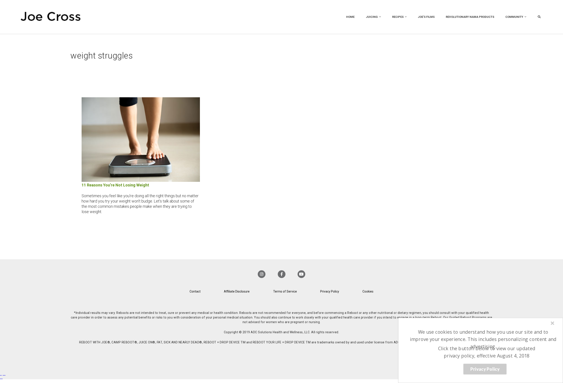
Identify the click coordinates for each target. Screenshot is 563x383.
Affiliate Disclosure (237, 291)
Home (350, 16)
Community (514, 16)
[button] (483, 339)
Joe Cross (50, 17)
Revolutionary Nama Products (470, 16)
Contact (195, 291)
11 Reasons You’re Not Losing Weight (115, 185)
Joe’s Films (426, 16)
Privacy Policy (329, 291)
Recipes (398, 16)
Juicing (372, 16)
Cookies (367, 291)
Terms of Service (285, 291)
